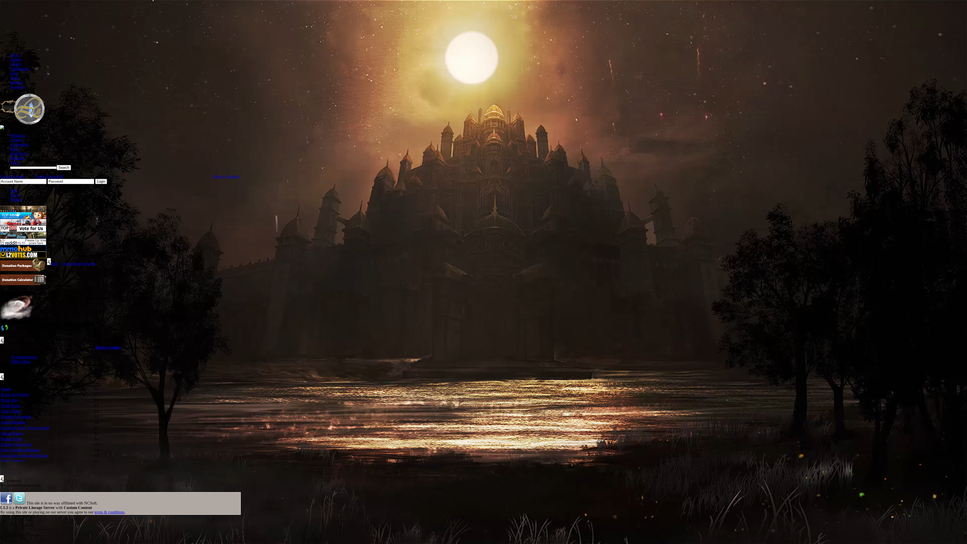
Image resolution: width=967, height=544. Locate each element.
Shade (6, 389)
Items (14, 149)
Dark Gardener (13, 461)
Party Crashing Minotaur (20, 450)
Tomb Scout (10, 405)
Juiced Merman (13, 422)
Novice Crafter (108, 347)
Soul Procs (18, 153)
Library (16, 64)
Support (16, 82)
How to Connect (226, 176)
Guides (15, 59)
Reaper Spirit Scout (16, 444)
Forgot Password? (49, 176)
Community (19, 68)
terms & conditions (109, 512)
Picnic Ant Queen (15, 394)
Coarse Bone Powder (78, 263)
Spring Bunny (12, 433)
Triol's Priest (10, 411)
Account (17, 87)
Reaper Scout (11, 439)
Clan (14, 73)
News (14, 55)
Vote (13, 190)
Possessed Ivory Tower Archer (25, 428)
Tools (14, 78)
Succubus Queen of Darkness (24, 455)
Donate (16, 199)
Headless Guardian (16, 417)
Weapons (17, 135)
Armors (16, 140)
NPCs (15, 162)
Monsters (17, 158)
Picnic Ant (9, 400)
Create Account (12, 176)
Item (54, 263)
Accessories (19, 144)
